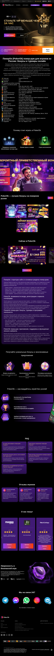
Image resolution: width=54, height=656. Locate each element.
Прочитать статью (11, 546)
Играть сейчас (48, 50)
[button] (1, 537)
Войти (21, 35)
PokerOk (5, 648)
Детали (50, 197)
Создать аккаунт (9, 35)
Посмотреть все (27, 270)
